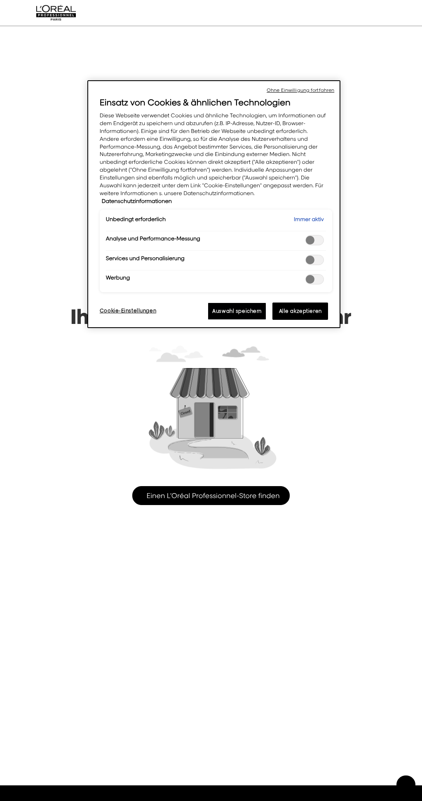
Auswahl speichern (237, 311)
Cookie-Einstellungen (128, 310)
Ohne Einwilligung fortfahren (300, 90)
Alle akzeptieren (300, 311)
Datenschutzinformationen (137, 201)
